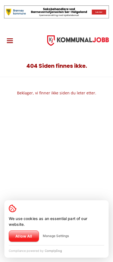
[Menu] (10, 40)
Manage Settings (56, 236)
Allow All (23, 236)
